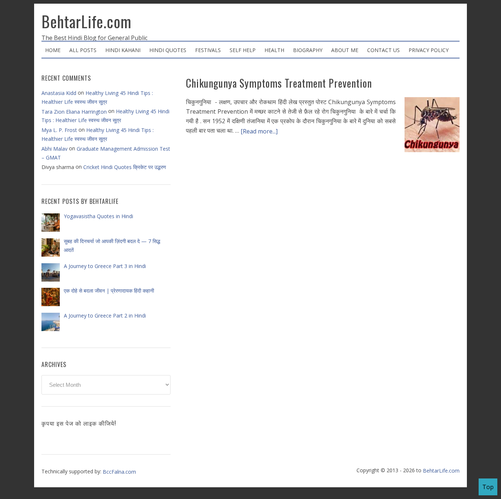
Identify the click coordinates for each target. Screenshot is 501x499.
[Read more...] (259, 131)
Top (488, 487)
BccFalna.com (119, 471)
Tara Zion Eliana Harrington (74, 111)
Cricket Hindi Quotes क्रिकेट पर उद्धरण (124, 167)
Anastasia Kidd (58, 92)
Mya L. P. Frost (59, 129)
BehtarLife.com (86, 21)
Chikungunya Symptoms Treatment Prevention (279, 83)
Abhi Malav (54, 148)
